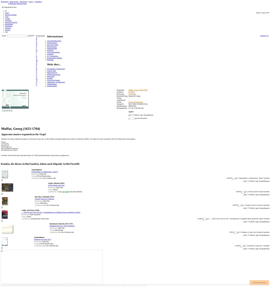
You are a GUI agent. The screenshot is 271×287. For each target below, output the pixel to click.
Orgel (7, 13)
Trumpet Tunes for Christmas (44, 199)
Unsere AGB (51, 71)
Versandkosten (148, 115)
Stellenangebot (52, 86)
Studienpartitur (52, 48)
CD (6, 32)
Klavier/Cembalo (11, 15)
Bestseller (50, 60)
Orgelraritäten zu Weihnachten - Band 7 (44, 172)
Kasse (31, 2)
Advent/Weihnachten (54, 41)
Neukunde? (23, 2)
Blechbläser (9, 24)
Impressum (50, 76)
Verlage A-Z (264, 36)
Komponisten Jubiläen (54, 58)
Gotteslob (50, 54)
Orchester (8, 20)
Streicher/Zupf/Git (11, 22)
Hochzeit (50, 50)
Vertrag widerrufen (259, 282)
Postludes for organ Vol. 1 (42, 239)
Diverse (7, 30)
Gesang (7, 19)
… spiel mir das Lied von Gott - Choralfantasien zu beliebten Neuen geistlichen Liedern (51, 212)
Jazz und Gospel (52, 45)
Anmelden (37, 2)
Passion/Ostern (52, 43)
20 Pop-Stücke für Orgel (56, 185)
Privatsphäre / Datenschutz (56, 69)
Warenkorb (4, 2)
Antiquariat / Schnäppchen (56, 82)
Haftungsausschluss (53, 74)
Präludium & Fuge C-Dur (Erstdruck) (62, 226)
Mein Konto (14, 2)
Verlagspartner (52, 84)
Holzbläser (8, 26)
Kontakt (50, 78)
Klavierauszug (52, 47)
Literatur (8, 28)
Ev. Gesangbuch (52, 56)
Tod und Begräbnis (53, 52)
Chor (6, 17)
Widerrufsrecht (52, 73)
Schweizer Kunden (53, 80)
